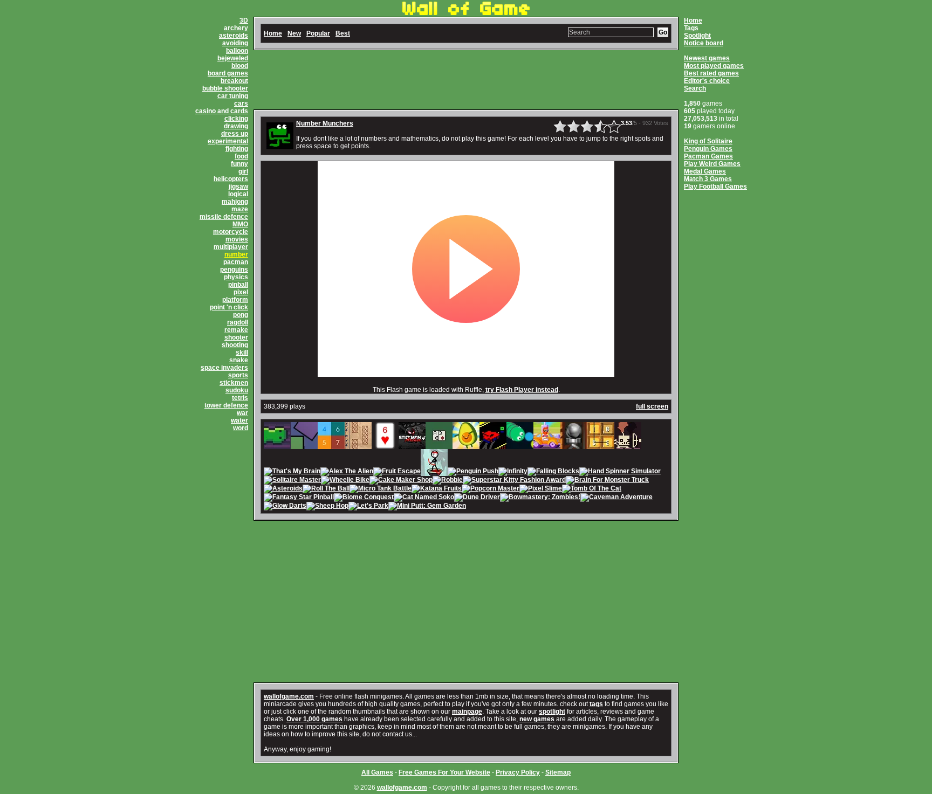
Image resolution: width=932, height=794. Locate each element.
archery (236, 28)
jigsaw (238, 186)
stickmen (234, 382)
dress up (234, 133)
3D (243, 20)
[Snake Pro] (519, 445)
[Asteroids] (283, 489)
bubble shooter (225, 88)
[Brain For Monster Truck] (607, 481)
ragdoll (237, 322)
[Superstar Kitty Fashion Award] (514, 481)
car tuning (232, 96)
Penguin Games (708, 149)
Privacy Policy (518, 772)
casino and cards (221, 111)
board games (228, 73)
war (242, 413)
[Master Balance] (304, 445)
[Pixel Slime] (540, 489)
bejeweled (232, 58)
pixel (241, 292)
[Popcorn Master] (490, 489)
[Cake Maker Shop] (401, 481)
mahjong (235, 201)
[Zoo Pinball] (573, 445)
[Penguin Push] (473, 472)
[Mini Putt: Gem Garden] (427, 506)
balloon (237, 50)
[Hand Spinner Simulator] (620, 472)
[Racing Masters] (546, 445)
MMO (240, 224)
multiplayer (231, 247)
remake (236, 330)
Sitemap (558, 772)
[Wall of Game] (466, 13)
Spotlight (697, 35)
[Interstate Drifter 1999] (492, 445)
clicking (236, 118)
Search (695, 88)
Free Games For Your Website (444, 772)
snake (238, 360)
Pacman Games (708, 156)
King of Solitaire (708, 141)
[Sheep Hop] (327, 506)
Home (693, 20)
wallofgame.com (289, 696)
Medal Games (705, 171)
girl (243, 171)
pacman (235, 262)
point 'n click (229, 307)
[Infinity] (512, 472)
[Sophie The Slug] (277, 445)
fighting (236, 149)
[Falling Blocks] (553, 472)
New (294, 33)
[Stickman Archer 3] (434, 472)
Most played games (714, 66)
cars (241, 103)
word (240, 428)
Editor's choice (707, 81)
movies (236, 239)
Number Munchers (324, 123)
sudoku (236, 390)
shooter (236, 337)
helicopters (231, 179)
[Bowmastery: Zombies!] (540, 498)
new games (536, 719)
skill (242, 352)
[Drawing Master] (358, 445)
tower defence (226, 405)
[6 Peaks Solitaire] (385, 445)
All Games (377, 772)
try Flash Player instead (521, 389)
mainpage (467, 711)
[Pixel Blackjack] (439, 445)
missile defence (224, 216)
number (236, 254)
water (239, 420)
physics (236, 277)
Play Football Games (715, 186)
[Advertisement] (466, 80)
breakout (234, 81)
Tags (691, 28)
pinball (238, 284)
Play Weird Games (712, 164)
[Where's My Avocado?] (466, 445)
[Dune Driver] (477, 498)
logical (238, 194)
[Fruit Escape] (397, 472)
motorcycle (230, 232)
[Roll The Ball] (326, 489)
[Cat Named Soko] (424, 498)
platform (235, 299)
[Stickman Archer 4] (412, 445)
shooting (235, 345)
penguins (234, 269)
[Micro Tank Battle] (381, 489)
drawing (236, 126)
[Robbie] (448, 481)
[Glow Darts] (285, 506)
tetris (240, 398)
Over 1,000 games (314, 719)
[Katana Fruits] (437, 489)
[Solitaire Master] (292, 481)
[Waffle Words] (600, 445)
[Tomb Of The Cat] (591, 489)
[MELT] (627, 445)
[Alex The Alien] (346, 472)
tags (596, 704)
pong (240, 315)
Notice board (703, 43)
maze (239, 209)
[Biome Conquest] (364, 498)
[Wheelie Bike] (345, 481)
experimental (228, 141)
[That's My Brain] (292, 472)
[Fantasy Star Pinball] (299, 498)
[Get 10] (331, 445)
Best (342, 33)
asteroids (233, 35)
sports (238, 375)
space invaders (224, 367)
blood (239, 66)
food (241, 156)
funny (239, 164)
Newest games (707, 58)
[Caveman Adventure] (616, 498)
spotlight (552, 711)
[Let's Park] (368, 506)
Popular (318, 33)
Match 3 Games (708, 179)
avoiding (235, 43)
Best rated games (711, 73)
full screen (652, 406)
